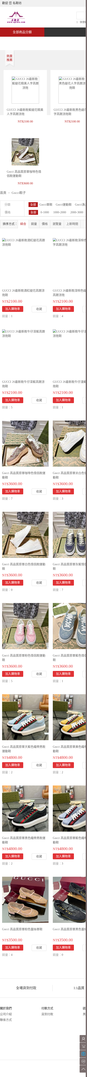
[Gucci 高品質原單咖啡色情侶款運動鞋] (25, 443)
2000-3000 (76, 212)
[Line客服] (83, 1061)
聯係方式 (6, 1019)
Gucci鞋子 (19, 192)
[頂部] (83, 1069)
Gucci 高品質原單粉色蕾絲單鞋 (22, 929)
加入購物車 (12, 308)
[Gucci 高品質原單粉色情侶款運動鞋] (25, 625)
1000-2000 (59, 212)
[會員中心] (83, 1038)
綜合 (23, 223)
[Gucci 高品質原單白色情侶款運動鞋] (25, 534)
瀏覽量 (57, 223)
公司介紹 (6, 1014)
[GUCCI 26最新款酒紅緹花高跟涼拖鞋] (24, 242)
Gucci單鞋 (45, 204)
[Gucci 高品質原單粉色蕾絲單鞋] (25, 899)
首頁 (16, 41)
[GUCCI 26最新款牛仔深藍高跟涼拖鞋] (24, 333)
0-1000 (45, 212)
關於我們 (6, 1008)
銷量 (34, 223)
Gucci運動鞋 (64, 204)
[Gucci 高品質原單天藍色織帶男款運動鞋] (25, 717)
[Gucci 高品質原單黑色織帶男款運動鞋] (25, 808)
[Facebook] (83, 1053)
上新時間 (72, 223)
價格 (45, 223)
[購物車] (83, 1046)
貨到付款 (47, 1014)
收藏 (39, 309)
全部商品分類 (22, 32)
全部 (33, 204)
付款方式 (47, 1008)
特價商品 (43, 41)
